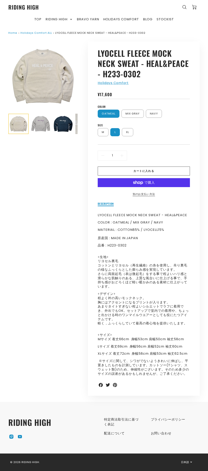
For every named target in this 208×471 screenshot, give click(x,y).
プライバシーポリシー (168, 419)
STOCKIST (165, 19)
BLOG (148, 19)
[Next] (81, 76)
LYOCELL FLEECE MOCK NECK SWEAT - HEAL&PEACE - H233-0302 (100, 33)
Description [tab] (106, 204)
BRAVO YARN (88, 19)
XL (127, 132)
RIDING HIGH (56, 19)
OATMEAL (108, 113)
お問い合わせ (161, 433)
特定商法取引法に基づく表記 (121, 422)
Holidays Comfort (113, 83)
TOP (38, 19)
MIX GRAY (133, 113)
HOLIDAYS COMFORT (121, 19)
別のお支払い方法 (144, 194)
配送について (114, 433)
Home (12, 33)
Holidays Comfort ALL (36, 33)
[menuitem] (38, 19)
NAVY (154, 113)
